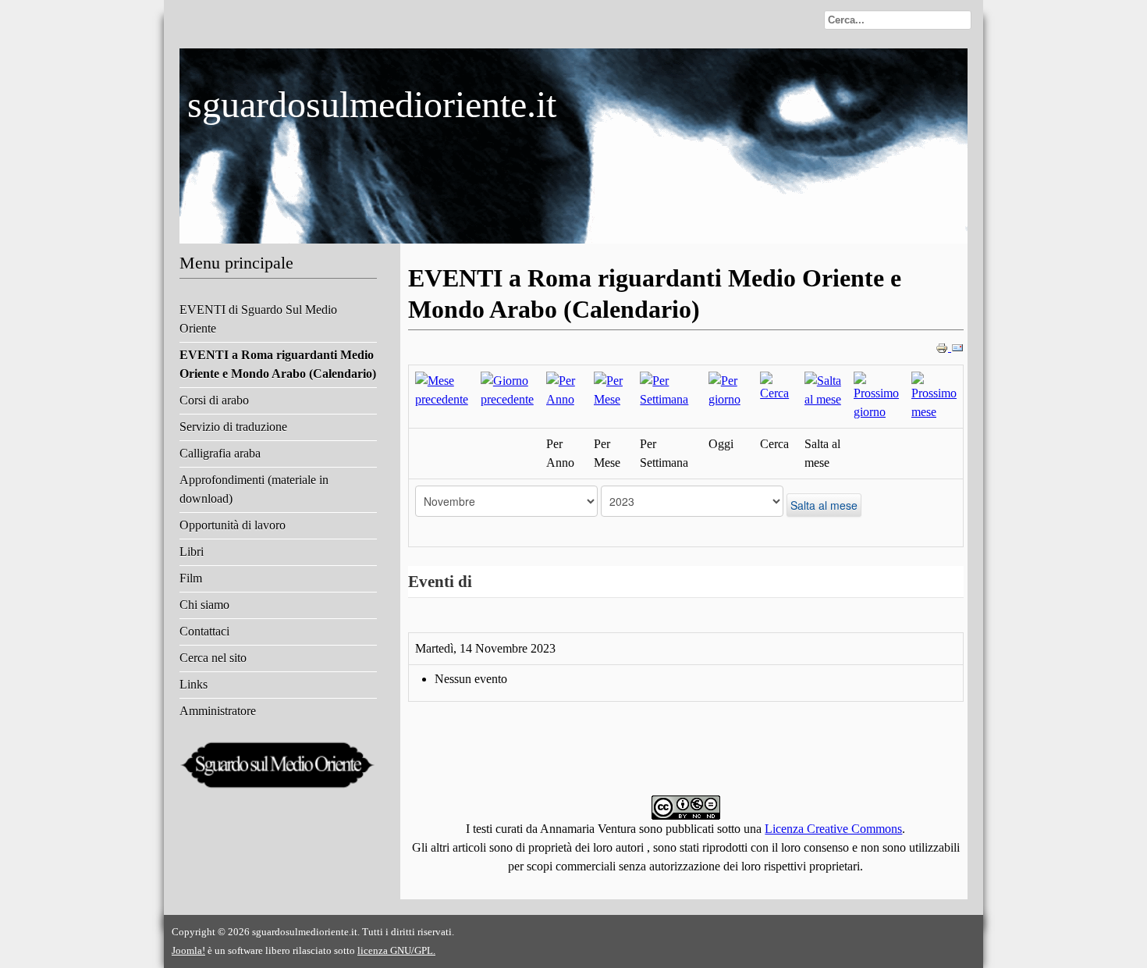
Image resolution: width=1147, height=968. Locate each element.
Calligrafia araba (220, 453)
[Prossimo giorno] (876, 395)
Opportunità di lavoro (232, 525)
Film (190, 578)
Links (193, 684)
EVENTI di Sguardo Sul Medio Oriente (258, 319)
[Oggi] (728, 389)
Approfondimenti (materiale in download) (253, 489)
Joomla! (188, 950)
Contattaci (204, 631)
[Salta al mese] (822, 389)
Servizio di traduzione (233, 426)
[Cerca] (776, 386)
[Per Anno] (563, 389)
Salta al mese (824, 505)
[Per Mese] (610, 389)
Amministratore (217, 710)
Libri (191, 551)
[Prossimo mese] (934, 395)
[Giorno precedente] (507, 389)
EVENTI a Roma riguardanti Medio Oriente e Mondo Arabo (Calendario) (277, 364)
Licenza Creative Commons (833, 828)
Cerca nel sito (213, 657)
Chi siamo (204, 604)
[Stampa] (943, 347)
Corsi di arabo (214, 400)
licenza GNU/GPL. (396, 950)
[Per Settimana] (667, 389)
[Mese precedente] (441, 389)
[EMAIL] (957, 347)
